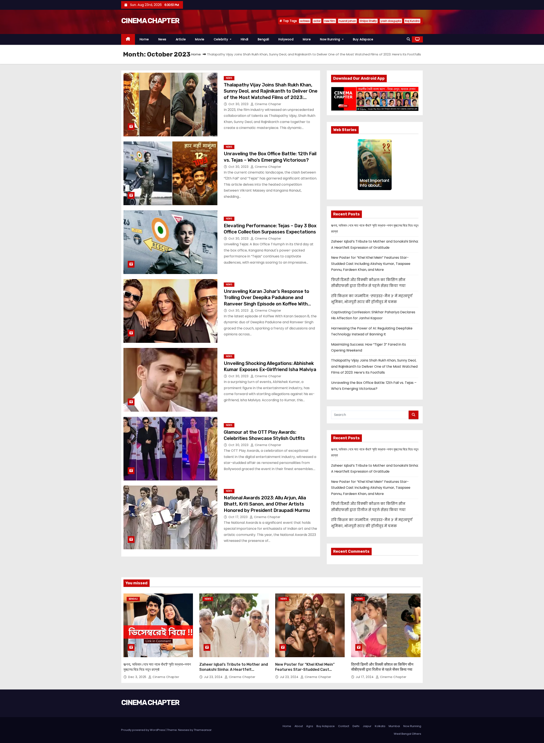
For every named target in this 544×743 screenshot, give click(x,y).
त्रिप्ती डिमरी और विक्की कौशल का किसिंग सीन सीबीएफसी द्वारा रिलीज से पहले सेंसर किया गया (382, 667)
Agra (309, 726)
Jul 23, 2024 (214, 677)
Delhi (356, 726)
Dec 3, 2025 (137, 677)
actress (305, 21)
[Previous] (360, 164)
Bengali (263, 39)
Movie (199, 39)
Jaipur (367, 726)
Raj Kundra (412, 21)
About (299, 726)
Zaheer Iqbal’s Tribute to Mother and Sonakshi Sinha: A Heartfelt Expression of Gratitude (233, 669)
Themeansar (203, 730)
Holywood (285, 39)
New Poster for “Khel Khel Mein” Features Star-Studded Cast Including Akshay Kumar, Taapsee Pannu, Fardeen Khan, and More (370, 263)
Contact (343, 726)
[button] (408, 39)
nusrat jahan (347, 21)
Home (144, 39)
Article (181, 39)
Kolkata (380, 726)
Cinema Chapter (267, 104)
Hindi (244, 39)
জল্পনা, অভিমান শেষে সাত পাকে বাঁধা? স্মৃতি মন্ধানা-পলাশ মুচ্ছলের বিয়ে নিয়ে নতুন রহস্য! (157, 667)
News (162, 39)
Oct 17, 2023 (238, 517)
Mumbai (394, 726)
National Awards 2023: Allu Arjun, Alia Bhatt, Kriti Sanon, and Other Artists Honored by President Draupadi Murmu (267, 504)
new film (329, 21)
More (307, 39)
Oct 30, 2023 (238, 104)
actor (316, 21)
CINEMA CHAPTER (150, 20)
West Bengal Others (407, 734)
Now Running (330, 39)
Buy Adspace (363, 39)
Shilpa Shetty (368, 21)
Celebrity (221, 39)
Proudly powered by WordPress (143, 730)
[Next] (389, 164)
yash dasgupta (391, 21)
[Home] (128, 39)
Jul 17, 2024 (365, 677)
